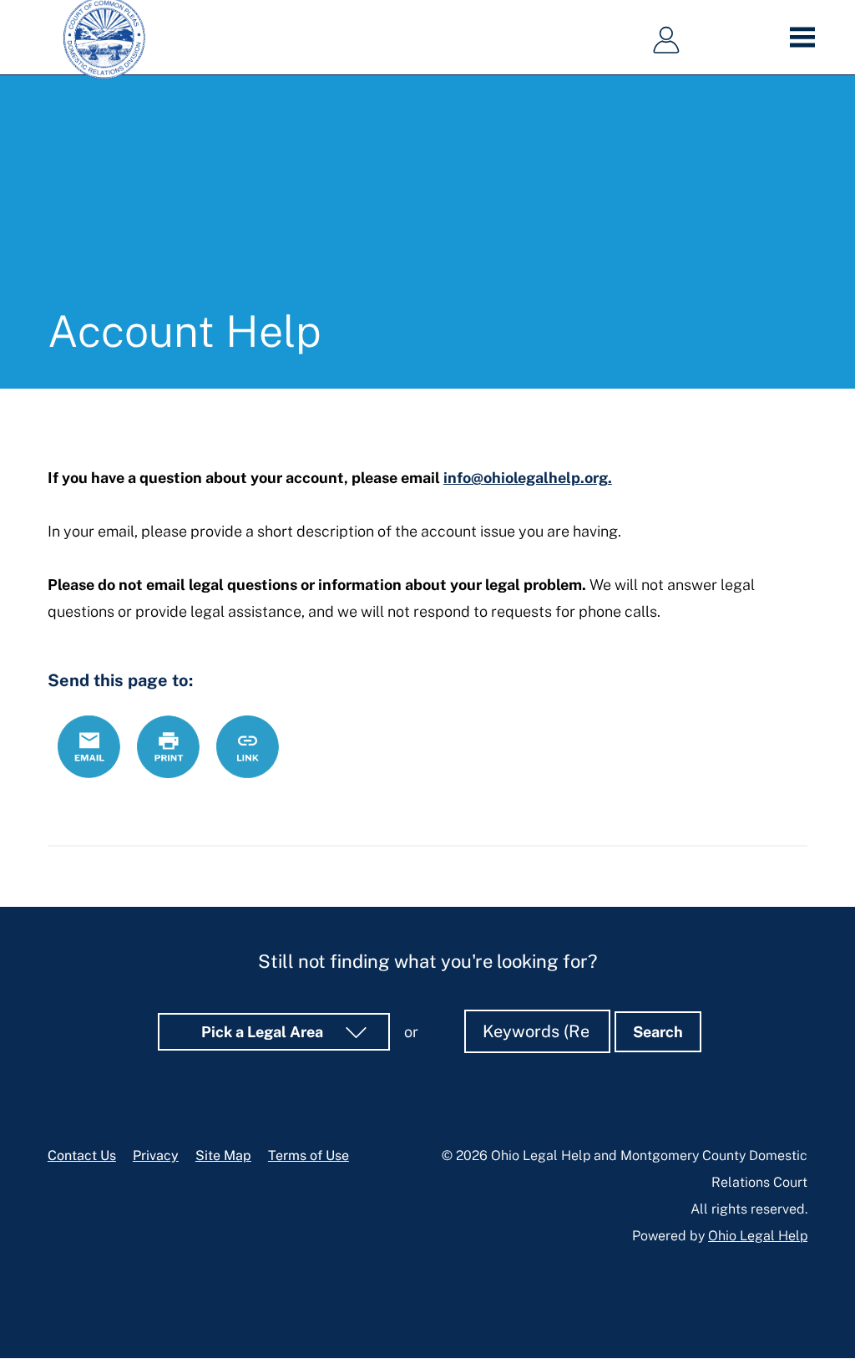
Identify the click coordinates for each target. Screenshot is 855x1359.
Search (658, 1032)
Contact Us (82, 1155)
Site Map (223, 1155)
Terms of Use (308, 1155)
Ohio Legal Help (757, 1236)
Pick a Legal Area (263, 1032)
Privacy (156, 1155)
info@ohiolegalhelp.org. (527, 477)
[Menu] (808, 37)
